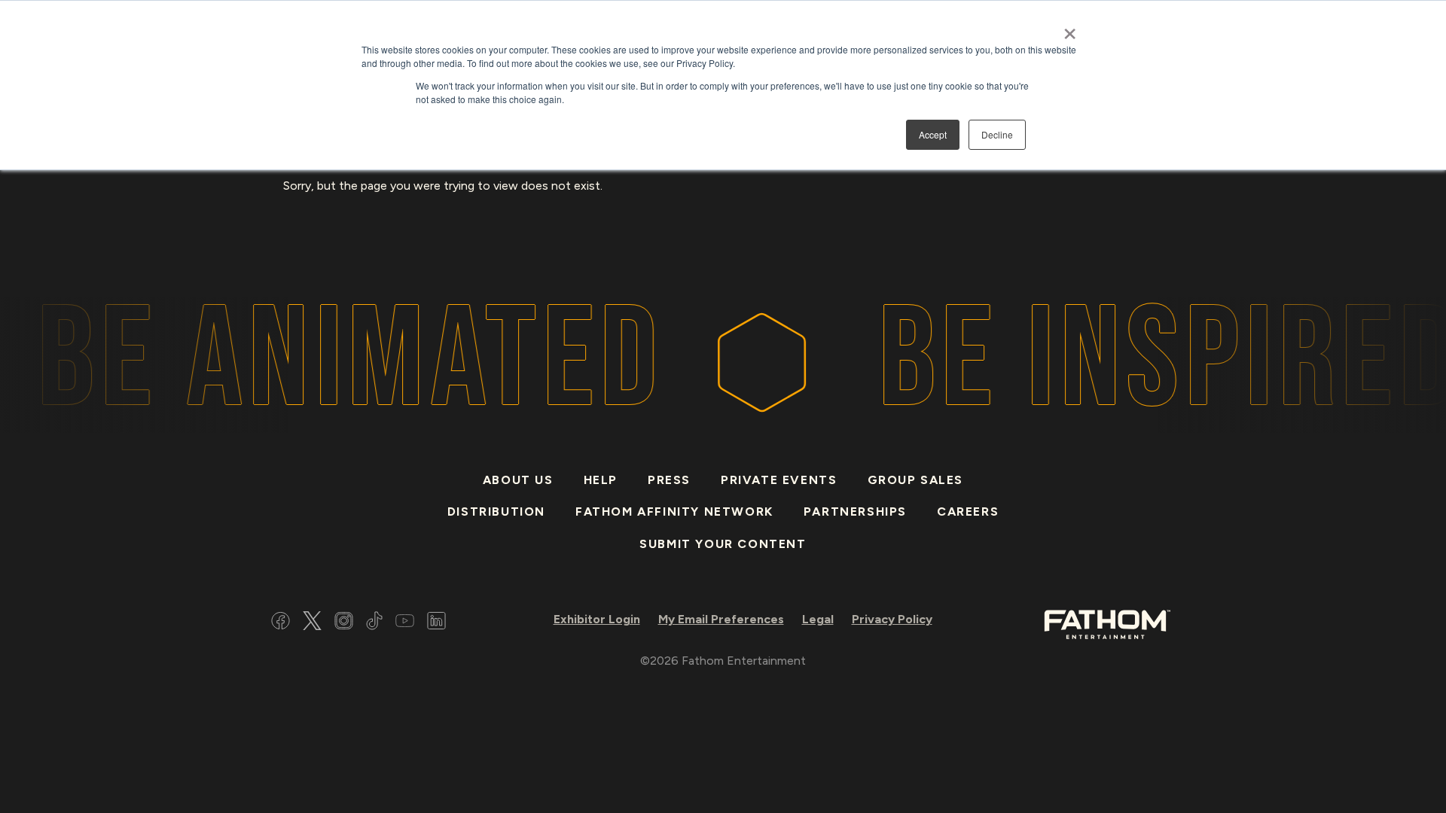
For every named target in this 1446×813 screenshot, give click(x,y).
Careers (968, 511)
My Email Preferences (721, 619)
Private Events (779, 480)
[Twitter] (312, 623)
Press (669, 480)
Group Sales (916, 480)
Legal (818, 619)
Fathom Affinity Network (674, 511)
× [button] (1069, 28)
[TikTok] (374, 623)
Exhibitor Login (597, 619)
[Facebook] (280, 623)
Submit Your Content (722, 544)
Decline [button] (997, 134)
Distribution (496, 511)
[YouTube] (404, 623)
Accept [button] (933, 134)
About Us (518, 480)
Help (601, 480)
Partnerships (855, 511)
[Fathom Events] (1107, 623)
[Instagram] (343, 623)
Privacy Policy (892, 619)
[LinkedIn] (436, 623)
